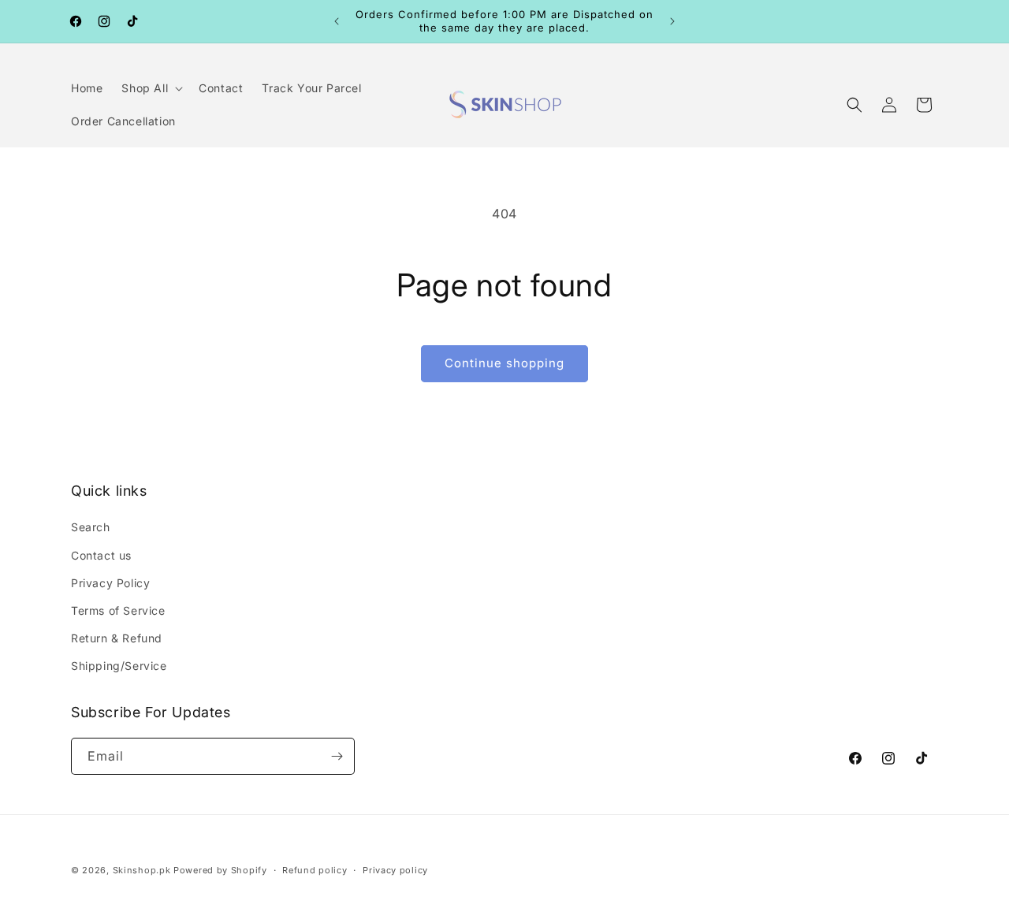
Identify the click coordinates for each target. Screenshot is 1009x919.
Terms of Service (118, 610)
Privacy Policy (110, 583)
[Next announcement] (672, 21)
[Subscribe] (336, 756)
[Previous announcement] (336, 21)
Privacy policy (395, 870)
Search (90, 527)
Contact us (101, 555)
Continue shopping (504, 362)
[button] (150, 88)
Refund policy (314, 870)
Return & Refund (116, 638)
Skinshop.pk (142, 870)
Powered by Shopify (220, 870)
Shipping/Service (119, 665)
